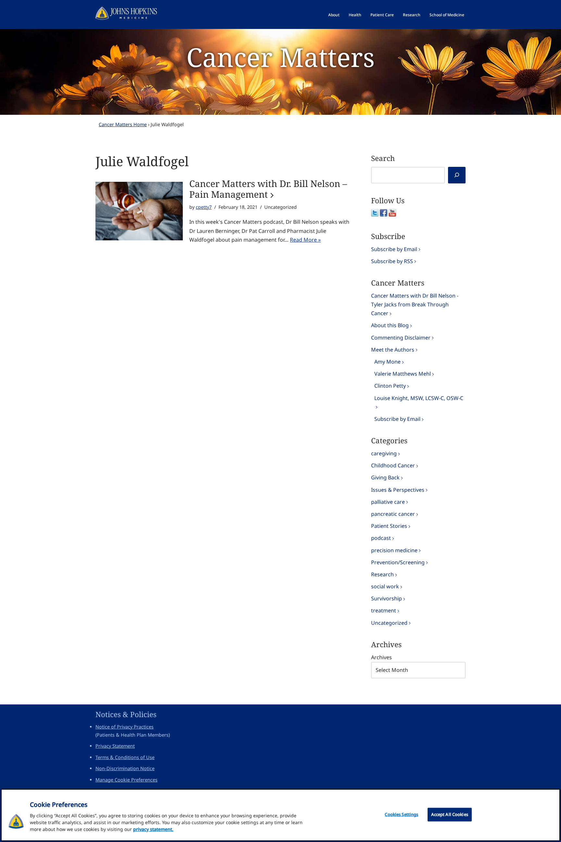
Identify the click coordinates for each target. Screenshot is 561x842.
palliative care (388, 501)
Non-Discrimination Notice (125, 768)
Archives (381, 657)
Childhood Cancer (393, 465)
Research (411, 15)
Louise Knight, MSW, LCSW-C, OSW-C (418, 398)
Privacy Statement (115, 746)
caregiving (384, 453)
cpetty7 (204, 207)
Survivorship (386, 598)
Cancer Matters (280, 56)
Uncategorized (389, 622)
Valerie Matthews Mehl (402, 373)
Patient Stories (389, 525)
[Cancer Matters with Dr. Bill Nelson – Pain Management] (139, 211)
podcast (381, 537)
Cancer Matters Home (123, 124)
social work (385, 586)
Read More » (305, 239)
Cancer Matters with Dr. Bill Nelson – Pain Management (268, 189)
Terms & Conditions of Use (125, 757)
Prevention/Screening (398, 562)
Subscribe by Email (394, 249)
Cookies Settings (401, 814)
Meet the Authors (392, 349)
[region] (280, 815)
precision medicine (394, 550)
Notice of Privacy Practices (124, 727)
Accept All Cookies (449, 814)
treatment (383, 610)
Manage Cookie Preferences (126, 780)
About (334, 15)
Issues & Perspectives (397, 489)
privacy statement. (153, 829)
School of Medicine (447, 15)
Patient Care (382, 15)
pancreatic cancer (393, 513)
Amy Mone (387, 361)
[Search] (457, 175)
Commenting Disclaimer (400, 337)
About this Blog (390, 325)
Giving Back (385, 477)
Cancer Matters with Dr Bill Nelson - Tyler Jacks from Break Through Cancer (414, 304)
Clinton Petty (390, 385)
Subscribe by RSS (392, 261)
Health (355, 15)
